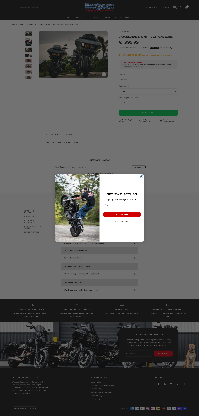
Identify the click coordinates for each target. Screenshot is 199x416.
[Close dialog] (141, 176)
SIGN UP (122, 214)
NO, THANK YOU (122, 221)
